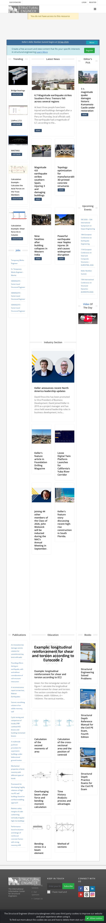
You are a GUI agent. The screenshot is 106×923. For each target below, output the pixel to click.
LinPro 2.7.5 (16, 120)
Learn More (42, 52)
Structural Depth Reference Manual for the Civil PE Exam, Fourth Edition (87, 726)
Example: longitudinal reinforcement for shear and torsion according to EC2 (50, 674)
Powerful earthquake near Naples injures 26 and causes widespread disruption (64, 245)
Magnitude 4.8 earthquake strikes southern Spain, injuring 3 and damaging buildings (40, 181)
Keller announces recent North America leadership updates (51, 389)
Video (86, 304)
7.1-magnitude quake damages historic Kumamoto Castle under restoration (88, 99)
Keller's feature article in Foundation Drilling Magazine (40, 460)
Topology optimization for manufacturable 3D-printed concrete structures (66, 176)
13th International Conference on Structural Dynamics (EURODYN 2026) (87, 285)
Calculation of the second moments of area (41, 745)
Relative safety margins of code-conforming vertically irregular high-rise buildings (17, 814)
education (17, 94)
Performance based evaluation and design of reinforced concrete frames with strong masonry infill (17, 835)
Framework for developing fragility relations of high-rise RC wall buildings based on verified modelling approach (18, 793)
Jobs (18, 250)
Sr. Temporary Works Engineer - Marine (17, 272)
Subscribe (68, 886)
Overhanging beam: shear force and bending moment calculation (41, 799)
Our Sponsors (15, 2)
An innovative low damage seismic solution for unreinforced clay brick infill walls (17, 651)
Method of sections (63, 845)
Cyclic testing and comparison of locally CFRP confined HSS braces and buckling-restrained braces (18, 726)
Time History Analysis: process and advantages (64, 797)
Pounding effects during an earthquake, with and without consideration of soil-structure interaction (17, 672)
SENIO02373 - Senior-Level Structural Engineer (18, 284)
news (38, 130)
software (17, 124)
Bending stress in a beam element (40, 848)
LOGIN (84, 2)
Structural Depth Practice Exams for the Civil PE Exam (87, 781)
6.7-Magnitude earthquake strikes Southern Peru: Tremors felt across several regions (53, 98)
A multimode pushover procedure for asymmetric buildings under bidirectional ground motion (16, 751)
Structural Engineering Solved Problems (87, 674)
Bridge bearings (18, 90)
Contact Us (38, 898)
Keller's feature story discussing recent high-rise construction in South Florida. (65, 524)
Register (89, 50)
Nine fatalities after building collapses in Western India (40, 245)
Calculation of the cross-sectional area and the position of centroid (64, 747)
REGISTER (92, 2)
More (91, 42)
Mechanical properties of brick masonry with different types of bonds (17, 772)
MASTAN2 (15, 150)
